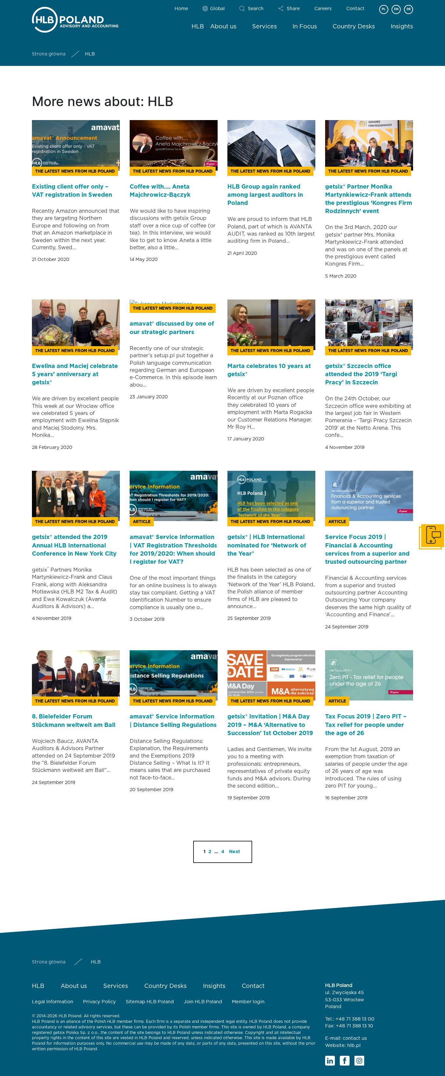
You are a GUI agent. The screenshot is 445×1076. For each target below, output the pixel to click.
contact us (355, 1038)
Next (234, 852)
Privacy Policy (99, 1001)
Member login (248, 1001)
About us (223, 27)
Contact (355, 9)
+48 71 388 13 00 (355, 1019)
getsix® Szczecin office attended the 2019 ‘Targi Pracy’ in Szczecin (361, 374)
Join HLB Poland (203, 1001)
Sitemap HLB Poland (150, 1001)
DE (409, 9)
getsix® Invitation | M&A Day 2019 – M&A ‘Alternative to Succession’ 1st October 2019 (270, 725)
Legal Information (52, 1001)
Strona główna (48, 54)
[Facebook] (345, 1061)
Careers (323, 9)
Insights (402, 27)
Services (264, 27)
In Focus (305, 27)
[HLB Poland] (75, 18)
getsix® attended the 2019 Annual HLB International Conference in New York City (74, 545)
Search (256, 9)
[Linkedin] (330, 1061)
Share (293, 9)
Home (181, 9)
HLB (198, 27)
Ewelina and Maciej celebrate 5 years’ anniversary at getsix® (75, 374)
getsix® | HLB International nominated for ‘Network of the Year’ (266, 545)
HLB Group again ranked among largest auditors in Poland (265, 195)
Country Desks (354, 27)
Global (217, 9)
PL (384, 9)
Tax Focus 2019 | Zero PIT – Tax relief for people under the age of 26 (366, 725)
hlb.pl (354, 1045)
